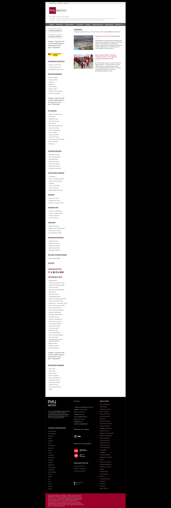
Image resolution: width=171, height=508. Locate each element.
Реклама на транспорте (55, 65)
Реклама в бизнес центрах (56, 314)
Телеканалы (103, 481)
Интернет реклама (105, 426)
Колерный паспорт (54, 294)
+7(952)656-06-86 (59, 41)
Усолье (50, 484)
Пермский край (52, 3)
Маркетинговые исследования (57, 228)
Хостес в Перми (53, 132)
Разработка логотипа (54, 243)
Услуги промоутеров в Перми (56, 139)
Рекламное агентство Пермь (59, 17)
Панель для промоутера (55, 308)
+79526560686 (55, 47)
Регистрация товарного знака (56, 283)
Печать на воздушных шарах (56, 179)
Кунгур (50, 474)
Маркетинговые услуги (106, 435)
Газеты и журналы (104, 416)
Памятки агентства (105, 443)
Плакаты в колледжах (54, 93)
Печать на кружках (54, 188)
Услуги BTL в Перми (54, 137)
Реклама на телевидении (55, 211)
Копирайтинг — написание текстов (58, 303)
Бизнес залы (52, 371)
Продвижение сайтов (54, 200)
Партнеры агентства (105, 445)
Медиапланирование (54, 248)
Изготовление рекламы (106, 423)
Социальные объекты (54, 380)
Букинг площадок (53, 141)
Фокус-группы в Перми (55, 230)
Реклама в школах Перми (55, 91)
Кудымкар (50, 448)
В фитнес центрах (53, 330)
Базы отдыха (52, 368)
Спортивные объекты (54, 382)
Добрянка (50, 441)
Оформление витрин (54, 154)
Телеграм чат (60, 3)
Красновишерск (52, 472)
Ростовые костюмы (54, 128)
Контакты (66, 3)
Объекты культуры (54, 375)
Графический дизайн (54, 245)
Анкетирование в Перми (55, 233)
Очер (49, 481)
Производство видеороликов (56, 289)
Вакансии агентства (79, 466)
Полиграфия (52, 176)
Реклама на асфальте (54, 163)
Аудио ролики (52, 292)
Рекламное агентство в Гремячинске (107, 36)
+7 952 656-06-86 (83, 409)
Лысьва (50, 450)
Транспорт (102, 483)
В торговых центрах (54, 317)
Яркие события (104, 488)
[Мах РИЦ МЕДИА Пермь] (49, 272)
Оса (49, 479)
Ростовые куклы (104, 474)
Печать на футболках (54, 185)
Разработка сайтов (54, 198)
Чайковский (51, 457)
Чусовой (50, 462)
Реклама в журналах (54, 215)
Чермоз (50, 489)
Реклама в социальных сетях (56, 203)
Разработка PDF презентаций (56, 285)
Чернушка (50, 460)
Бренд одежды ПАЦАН (54, 258)
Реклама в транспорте (54, 67)
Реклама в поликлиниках (55, 321)
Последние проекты (105, 454)
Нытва (50, 477)
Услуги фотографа (53, 287)
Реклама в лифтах (53, 77)
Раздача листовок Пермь (55, 114)
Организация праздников (55, 125)
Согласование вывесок (55, 332)
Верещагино (51, 465)
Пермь (50, 453)
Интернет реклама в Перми (56, 301)
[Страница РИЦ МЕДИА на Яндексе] (62, 272)
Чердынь (50, 486)
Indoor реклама (53, 86)
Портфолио (80, 24)
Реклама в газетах (53, 218)
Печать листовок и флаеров (56, 335)
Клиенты (87, 24)
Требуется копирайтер (80, 468)
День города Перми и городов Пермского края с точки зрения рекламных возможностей (106, 57)
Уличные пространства (55, 387)
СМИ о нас (102, 476)
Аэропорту (51, 82)
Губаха (50, 438)
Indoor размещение (105, 404)
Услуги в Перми (69, 24)
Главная (51, 24)
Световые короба (53, 159)
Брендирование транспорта (56, 69)
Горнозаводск (51, 467)
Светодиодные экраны (55, 296)
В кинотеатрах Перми (54, 326)
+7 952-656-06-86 (80, 412)
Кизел (49, 443)
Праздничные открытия (106, 457)
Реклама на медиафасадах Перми (57, 298)
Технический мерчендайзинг (56, 310)
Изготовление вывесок (55, 157)
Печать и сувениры (105, 447)
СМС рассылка (52, 123)
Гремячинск (51, 469)
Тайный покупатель (54, 226)
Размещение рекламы (105, 464)
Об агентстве (59, 24)
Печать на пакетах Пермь (55, 181)
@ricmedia (58, 45)
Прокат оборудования (54, 130)
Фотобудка (51, 144)
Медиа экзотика (53, 343)
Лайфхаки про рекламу (106, 428)
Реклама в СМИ (104, 471)
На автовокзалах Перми (55, 323)
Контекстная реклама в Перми (57, 305)
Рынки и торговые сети (55, 378)
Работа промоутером (79, 471)
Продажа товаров (53, 345)
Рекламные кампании (54, 250)
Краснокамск (51, 445)
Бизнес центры (53, 373)
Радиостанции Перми (105, 462)
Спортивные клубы (54, 328)
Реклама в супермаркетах (55, 319)
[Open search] (122, 24)
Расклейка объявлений (55, 168)
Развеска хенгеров (54, 134)
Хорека (50, 389)
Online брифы (103, 407)
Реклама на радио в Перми (56, 213)
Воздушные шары (53, 119)
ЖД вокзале (52, 84)
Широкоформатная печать (56, 190)
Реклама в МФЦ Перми (55, 312)
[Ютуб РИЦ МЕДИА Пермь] (51, 272)
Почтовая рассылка (54, 121)
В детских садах (53, 89)
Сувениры (51, 183)
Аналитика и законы (105, 409)
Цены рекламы (109, 24)
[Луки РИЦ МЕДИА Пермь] (61, 272)
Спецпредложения (105, 478)
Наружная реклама (54, 161)
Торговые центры (53, 384)
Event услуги (52, 116)
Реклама (102, 469)
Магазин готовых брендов (107, 433)
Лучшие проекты (104, 431)
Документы (103, 419)
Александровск (52, 433)
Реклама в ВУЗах (53, 80)
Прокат (102, 459)
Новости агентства (98, 24)
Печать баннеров (53, 337)
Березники (51, 436)
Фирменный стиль (53, 241)
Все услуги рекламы (54, 348)
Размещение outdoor (54, 166)
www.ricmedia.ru (81, 419)
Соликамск (51, 455)
